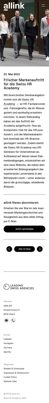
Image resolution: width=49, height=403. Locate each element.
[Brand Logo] (14, 6)
